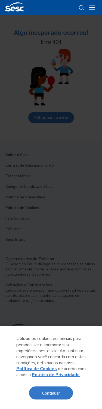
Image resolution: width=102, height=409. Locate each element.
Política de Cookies (36, 369)
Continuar (51, 393)
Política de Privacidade (56, 375)
